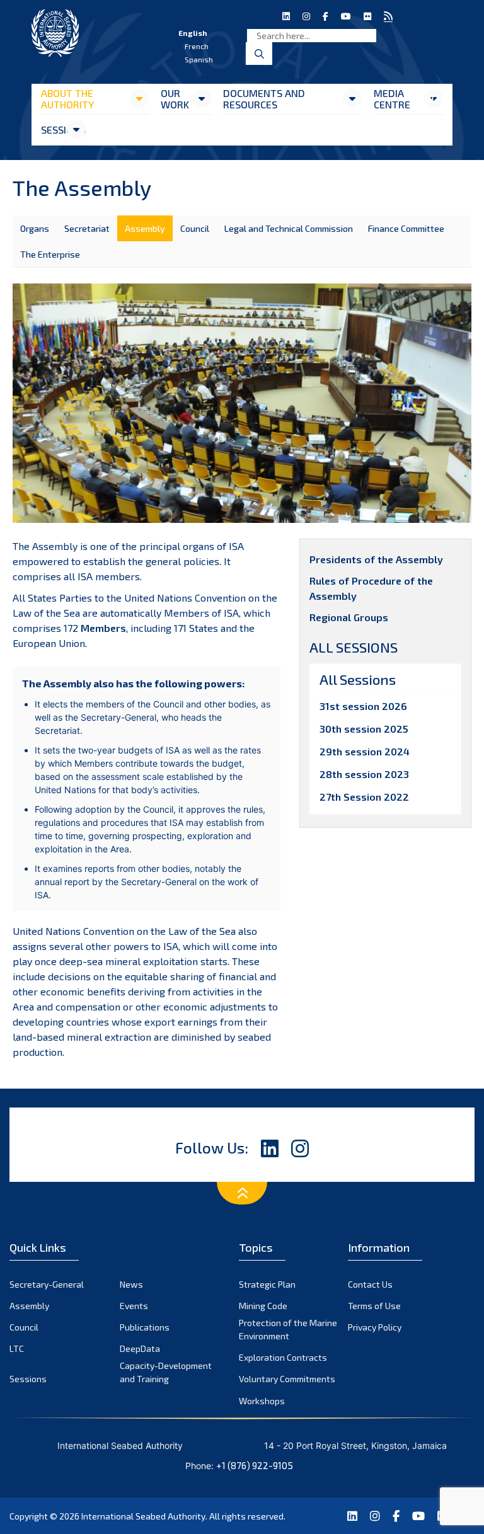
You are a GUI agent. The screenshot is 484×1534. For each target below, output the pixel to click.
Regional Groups (348, 617)
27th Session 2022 (364, 797)
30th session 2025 (364, 729)
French (197, 46)
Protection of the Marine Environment (288, 1329)
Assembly (145, 228)
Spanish (199, 59)
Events (134, 1305)
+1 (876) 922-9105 (254, 1465)
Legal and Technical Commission (288, 228)
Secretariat (87, 228)
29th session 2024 (365, 751)
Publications (145, 1327)
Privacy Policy (374, 1327)
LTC (16, 1348)
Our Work (175, 98)
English (192, 32)
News (131, 1284)
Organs (34, 228)
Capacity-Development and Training (166, 1372)
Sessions (53, 129)
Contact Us (370, 1284)
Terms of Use (374, 1305)
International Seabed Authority (143, 1516)
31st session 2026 (363, 706)
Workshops (262, 1400)
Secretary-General (46, 1284)
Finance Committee (406, 228)
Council (194, 228)
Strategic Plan (267, 1284)
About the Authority (67, 98)
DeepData (140, 1348)
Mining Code (263, 1305)
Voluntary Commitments (287, 1378)
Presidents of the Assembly (376, 559)
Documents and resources (264, 98)
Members (103, 628)
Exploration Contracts (283, 1357)
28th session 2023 (364, 774)
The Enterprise (50, 254)
